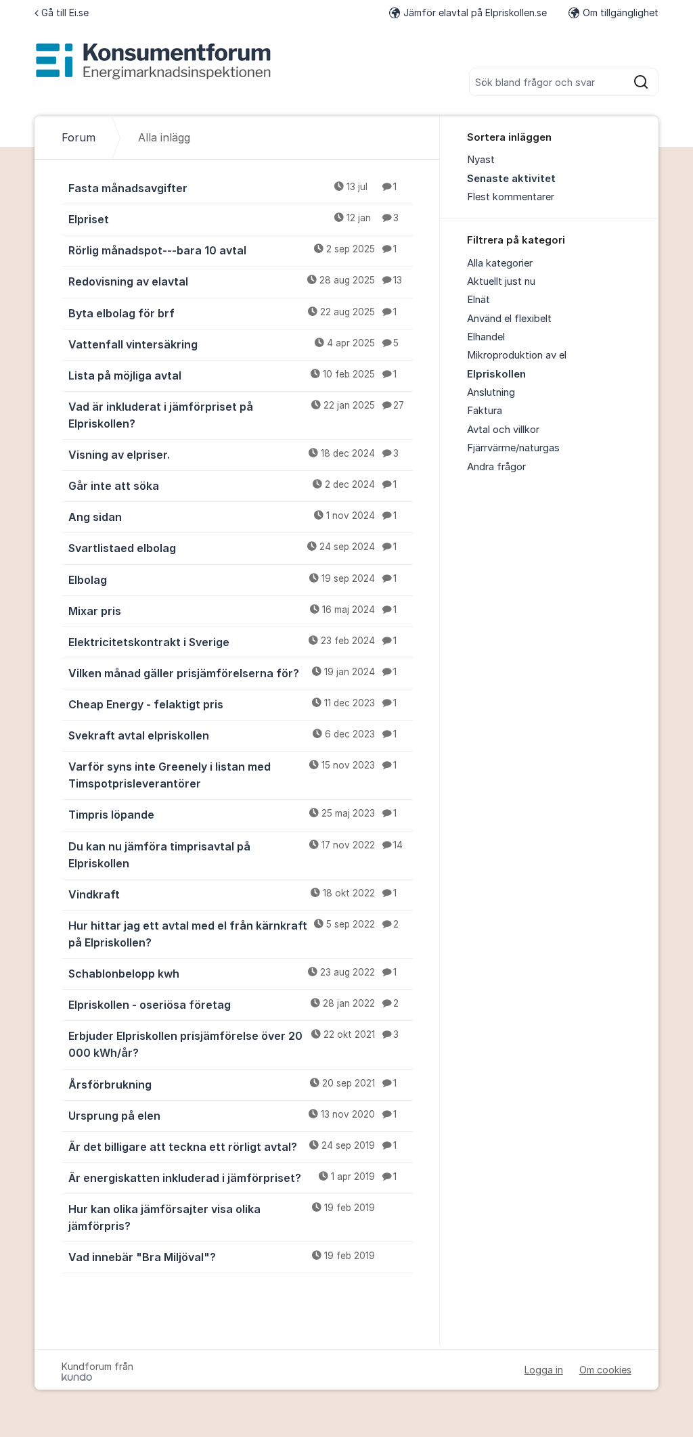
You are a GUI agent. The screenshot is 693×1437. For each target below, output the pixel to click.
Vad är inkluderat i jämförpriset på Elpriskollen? (236, 415)
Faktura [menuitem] (484, 411)
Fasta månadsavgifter (232, 188)
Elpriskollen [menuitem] (496, 374)
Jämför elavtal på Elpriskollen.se (475, 12)
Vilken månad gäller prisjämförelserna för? (232, 673)
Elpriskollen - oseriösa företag (233, 1004)
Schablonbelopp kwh (232, 973)
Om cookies (605, 1369)
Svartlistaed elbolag (232, 548)
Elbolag (232, 580)
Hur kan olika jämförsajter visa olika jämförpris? (221, 1217)
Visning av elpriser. (233, 454)
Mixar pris (232, 611)
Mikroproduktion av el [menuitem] (516, 355)
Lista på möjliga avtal (232, 375)
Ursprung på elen (232, 1115)
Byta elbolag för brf (232, 313)
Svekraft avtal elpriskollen (232, 735)
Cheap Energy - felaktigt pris (232, 704)
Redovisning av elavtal (235, 281)
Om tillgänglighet (620, 12)
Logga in (543, 1369)
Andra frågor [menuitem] (496, 467)
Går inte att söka (232, 486)
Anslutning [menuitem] (491, 392)
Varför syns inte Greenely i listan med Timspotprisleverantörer (232, 775)
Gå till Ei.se (65, 12)
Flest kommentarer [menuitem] (510, 197)
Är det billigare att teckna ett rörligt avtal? (232, 1147)
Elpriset (233, 219)
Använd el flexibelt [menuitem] (509, 319)
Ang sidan (232, 517)
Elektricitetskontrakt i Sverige (232, 642)
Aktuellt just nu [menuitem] (501, 281)
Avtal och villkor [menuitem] (503, 430)
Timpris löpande (232, 814)
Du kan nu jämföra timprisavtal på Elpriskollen (235, 855)
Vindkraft (232, 894)
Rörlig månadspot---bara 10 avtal (232, 250)
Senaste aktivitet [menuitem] (511, 179)
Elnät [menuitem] (478, 300)
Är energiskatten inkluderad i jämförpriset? (232, 1178)
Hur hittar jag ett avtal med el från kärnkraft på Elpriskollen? (233, 934)
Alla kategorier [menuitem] (500, 263)
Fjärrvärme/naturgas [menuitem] (513, 448)
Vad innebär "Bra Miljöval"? (221, 1257)
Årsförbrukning (232, 1084)
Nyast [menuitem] (481, 160)
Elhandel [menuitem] (486, 337)
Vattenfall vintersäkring (233, 344)
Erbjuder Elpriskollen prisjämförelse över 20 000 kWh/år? (233, 1044)
